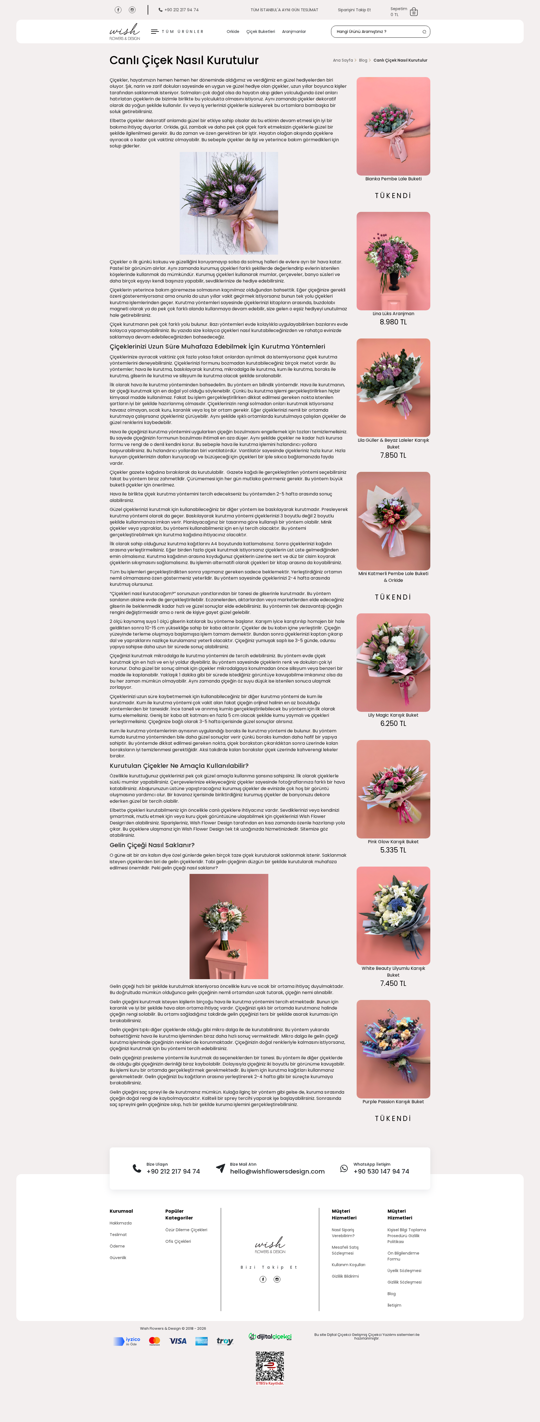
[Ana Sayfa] (270, 1250)
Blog (363, 60)
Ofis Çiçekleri (178, 1241)
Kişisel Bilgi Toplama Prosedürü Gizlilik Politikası (407, 1235)
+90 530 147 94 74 (381, 1171)
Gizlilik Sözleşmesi (405, 1282)
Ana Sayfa (343, 60)
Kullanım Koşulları (348, 1265)
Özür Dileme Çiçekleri (186, 1230)
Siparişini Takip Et (354, 10)
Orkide (233, 31)
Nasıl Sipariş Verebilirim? (343, 1233)
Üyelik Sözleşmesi (404, 1270)
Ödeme (117, 1246)
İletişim (394, 1305)
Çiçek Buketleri (260, 31)
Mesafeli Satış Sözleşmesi (345, 1250)
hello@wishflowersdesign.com (277, 1171)
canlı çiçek (220, 810)
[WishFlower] (125, 31)
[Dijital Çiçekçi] (270, 1336)
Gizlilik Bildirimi (345, 1276)
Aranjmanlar (294, 31)
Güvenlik (118, 1257)
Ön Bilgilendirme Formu (403, 1256)
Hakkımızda (121, 1223)
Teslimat (118, 1234)
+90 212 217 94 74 (182, 10)
